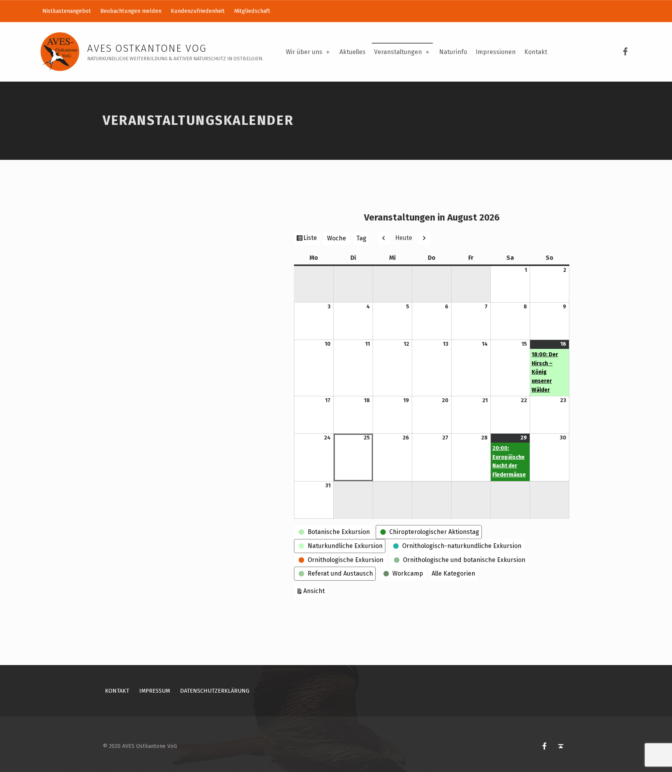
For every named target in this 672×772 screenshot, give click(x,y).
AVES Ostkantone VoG (146, 48)
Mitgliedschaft (252, 10)
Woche (336, 238)
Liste (311, 239)
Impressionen (496, 52)
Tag (361, 238)
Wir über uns (304, 52)
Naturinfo (453, 52)
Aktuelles (353, 52)
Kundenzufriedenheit (198, 10)
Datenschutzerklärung (214, 690)
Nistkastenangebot (66, 10)
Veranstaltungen (398, 52)
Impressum (154, 690)
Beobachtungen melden (130, 10)
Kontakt (535, 52)
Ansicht (315, 591)
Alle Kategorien (453, 573)
